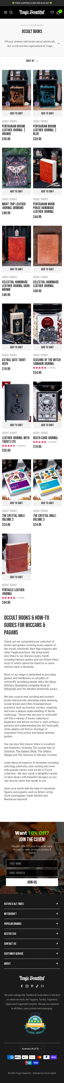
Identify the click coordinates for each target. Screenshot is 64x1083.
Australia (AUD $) (30, 1048)
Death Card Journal (45, 438)
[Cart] (58, 12)
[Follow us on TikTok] (37, 986)
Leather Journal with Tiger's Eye (15, 440)
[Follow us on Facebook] (21, 986)
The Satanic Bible (26, 751)
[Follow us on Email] (42, 986)
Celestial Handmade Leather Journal (46, 284)
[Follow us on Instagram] (27, 986)
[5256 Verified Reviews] (32, 1013)
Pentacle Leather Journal (13, 592)
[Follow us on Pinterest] (32, 986)
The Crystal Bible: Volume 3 (44, 518)
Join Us (32, 882)
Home (24, 25)
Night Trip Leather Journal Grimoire (14, 206)
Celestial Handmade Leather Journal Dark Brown (16, 286)
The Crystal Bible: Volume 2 (13, 518)
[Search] (11, 12)
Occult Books (9, 121)
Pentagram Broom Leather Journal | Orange (14, 130)
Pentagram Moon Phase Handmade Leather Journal (43, 208)
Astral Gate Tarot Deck (14, 362)
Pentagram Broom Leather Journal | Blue (45, 130)
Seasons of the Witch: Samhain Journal (47, 362)
